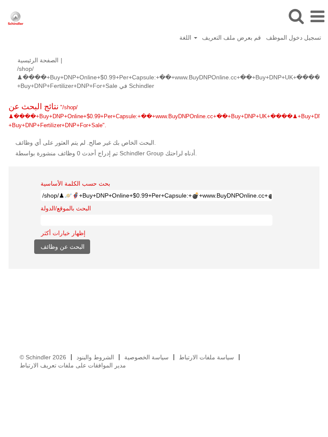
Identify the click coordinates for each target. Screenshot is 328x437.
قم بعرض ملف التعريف (231, 37)
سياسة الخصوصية (146, 357)
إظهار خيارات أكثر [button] (63, 233)
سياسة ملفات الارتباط (206, 357)
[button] (317, 16)
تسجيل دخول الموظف (293, 37)
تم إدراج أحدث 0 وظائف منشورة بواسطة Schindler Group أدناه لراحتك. (106, 153)
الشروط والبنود (95, 357)
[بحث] (296, 16)
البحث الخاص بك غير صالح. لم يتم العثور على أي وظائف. (85, 142)
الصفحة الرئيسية (38, 60)
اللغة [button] (186, 37)
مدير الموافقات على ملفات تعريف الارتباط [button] (73, 365)
